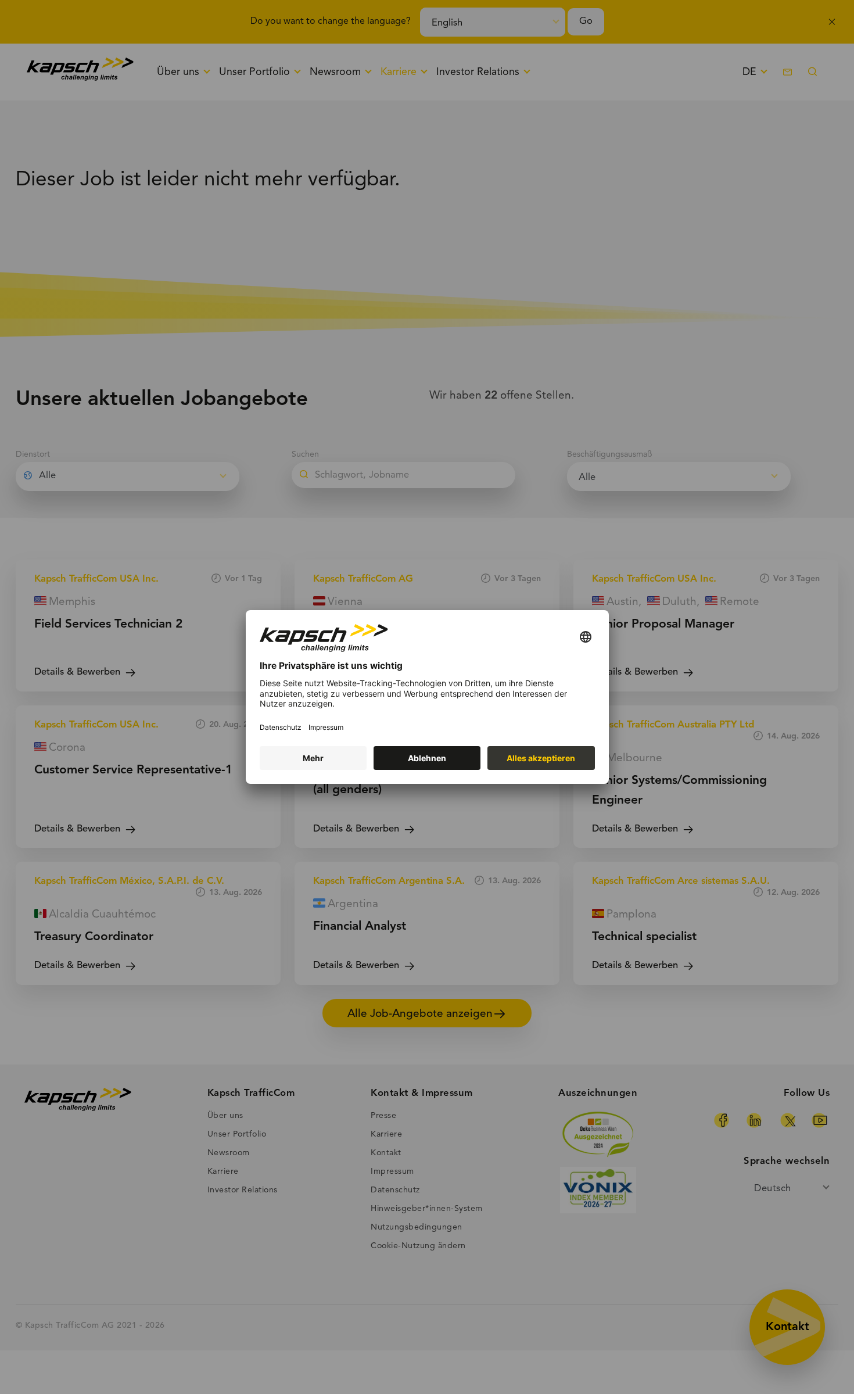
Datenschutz (281, 727)
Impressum (325, 727)
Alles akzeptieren (541, 758)
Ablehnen (427, 758)
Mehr (313, 758)
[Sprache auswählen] (585, 638)
